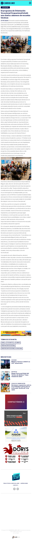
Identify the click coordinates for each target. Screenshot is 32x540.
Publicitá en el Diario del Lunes (11, 483)
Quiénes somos (24, 483)
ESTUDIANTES (9, 342)
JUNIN (2, 342)
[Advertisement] (16, 512)
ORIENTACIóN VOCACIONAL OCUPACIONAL (11, 348)
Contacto (15, 485)
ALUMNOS (17, 342)
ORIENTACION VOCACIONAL (8, 345)
